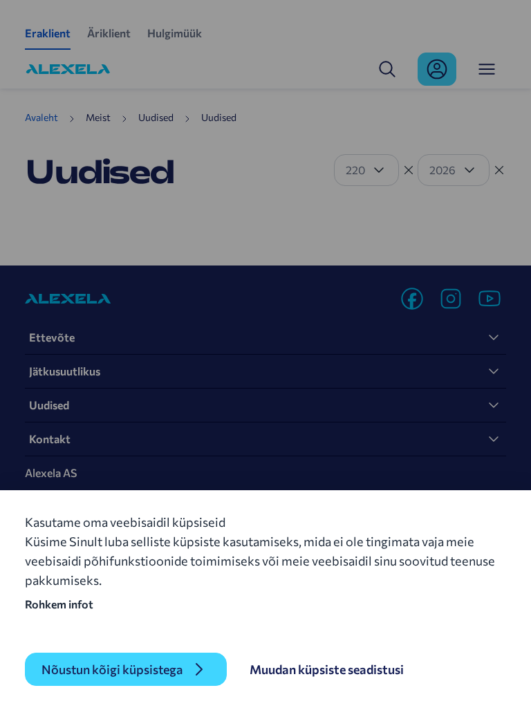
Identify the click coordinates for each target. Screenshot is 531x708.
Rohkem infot (59, 604)
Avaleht (41, 117)
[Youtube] (489, 298)
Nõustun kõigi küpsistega (112, 669)
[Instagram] (450, 298)
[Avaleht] (68, 69)
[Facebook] (412, 298)
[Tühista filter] (409, 170)
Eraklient (48, 32)
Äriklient (109, 32)
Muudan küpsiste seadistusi (327, 669)
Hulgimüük (174, 32)
